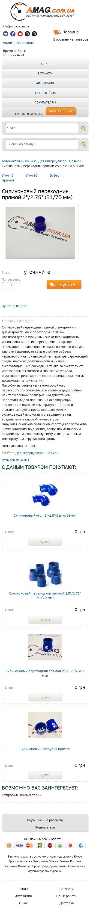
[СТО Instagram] (34, 34)
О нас (23, 903)
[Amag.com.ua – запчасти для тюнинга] (45, 20)
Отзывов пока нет (15, 460)
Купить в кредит (14, 306)
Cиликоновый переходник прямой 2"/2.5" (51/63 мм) (45, 673)
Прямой (75, 161)
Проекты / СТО (45, 93)
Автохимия (45, 83)
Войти (8, 43)
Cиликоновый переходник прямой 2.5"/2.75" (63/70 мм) (45, 596)
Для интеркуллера (52, 161)
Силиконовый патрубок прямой (45, 749)
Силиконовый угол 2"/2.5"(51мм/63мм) (45, 516)
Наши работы (66, 896)
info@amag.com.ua (16, 26)
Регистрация (24, 43)
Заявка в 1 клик (61, 111)
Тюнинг (45, 64)
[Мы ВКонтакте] (6, 34)
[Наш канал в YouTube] (20, 34)
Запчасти (45, 73)
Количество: (11, 279)
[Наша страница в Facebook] (13, 34)
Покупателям (45, 102)
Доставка (67, 903)
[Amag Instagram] (27, 34)
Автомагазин (12, 161)
